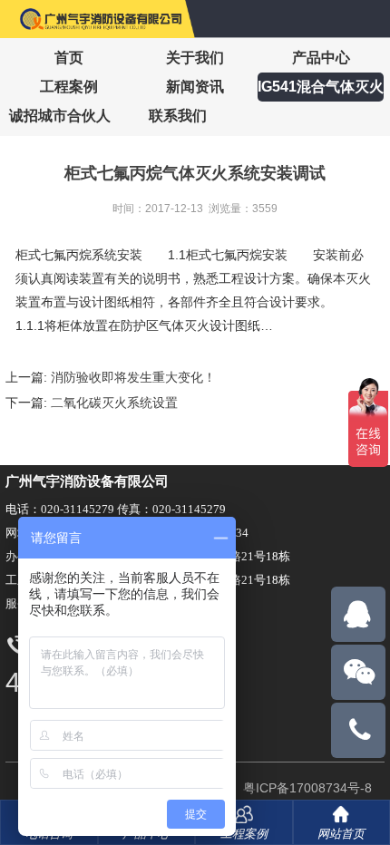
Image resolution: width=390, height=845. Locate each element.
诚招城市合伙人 (60, 115)
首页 (68, 57)
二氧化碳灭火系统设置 (114, 402)
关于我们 (195, 57)
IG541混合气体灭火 (321, 86)
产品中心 (321, 57)
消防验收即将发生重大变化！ (133, 377)
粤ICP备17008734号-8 (305, 788)
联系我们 (178, 115)
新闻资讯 (195, 86)
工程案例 (69, 86)
